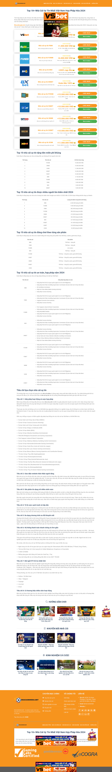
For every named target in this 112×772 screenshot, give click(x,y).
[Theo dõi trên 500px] (85, 714)
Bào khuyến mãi (85, 3)
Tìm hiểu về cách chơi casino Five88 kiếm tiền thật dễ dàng (26, 619)
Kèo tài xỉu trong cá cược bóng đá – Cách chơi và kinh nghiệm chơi (86, 673)
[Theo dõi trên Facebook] (79, 710)
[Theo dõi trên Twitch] (88, 714)
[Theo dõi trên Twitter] (82, 710)
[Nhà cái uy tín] (21, 3)
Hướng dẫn (95, 3)
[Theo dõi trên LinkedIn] (94, 710)
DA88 (26, 717)
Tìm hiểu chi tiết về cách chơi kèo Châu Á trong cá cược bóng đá (25, 673)
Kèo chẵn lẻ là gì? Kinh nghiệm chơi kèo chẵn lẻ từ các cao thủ (66, 673)
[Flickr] (82, 714)
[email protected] (88, 704)
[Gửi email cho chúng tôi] (85, 710)
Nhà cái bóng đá (57, 3)
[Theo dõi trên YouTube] (79, 714)
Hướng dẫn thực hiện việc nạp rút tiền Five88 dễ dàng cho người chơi (66, 619)
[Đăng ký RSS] (91, 710)
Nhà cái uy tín (48, 3)
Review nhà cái (68, 3)
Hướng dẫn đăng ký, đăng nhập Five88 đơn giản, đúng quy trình (86, 619)
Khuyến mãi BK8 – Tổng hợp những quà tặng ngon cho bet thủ (46, 646)
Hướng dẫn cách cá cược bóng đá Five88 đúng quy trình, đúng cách (46, 619)
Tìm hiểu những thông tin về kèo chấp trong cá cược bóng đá (46, 673)
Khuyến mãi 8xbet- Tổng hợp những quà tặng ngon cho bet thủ (66, 646)
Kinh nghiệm (76, 3)
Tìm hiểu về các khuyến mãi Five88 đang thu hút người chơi (25, 646)
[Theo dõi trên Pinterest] (88, 710)
